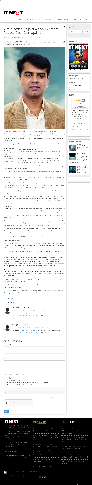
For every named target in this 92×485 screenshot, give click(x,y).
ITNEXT (8, 37)
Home (3, 3)
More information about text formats (15, 374)
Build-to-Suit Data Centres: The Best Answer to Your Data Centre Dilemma (82, 147)
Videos (75, 19)
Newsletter (14, 3)
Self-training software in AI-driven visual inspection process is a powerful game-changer (17, 458)
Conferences (58, 19)
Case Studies (17, 37)
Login (20, 3)
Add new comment (10, 298)
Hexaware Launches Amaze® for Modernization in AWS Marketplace (44, 430)
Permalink (14, 310)
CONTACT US (24, 471)
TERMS (30, 471)
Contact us (83, 19)
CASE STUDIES (29, 19)
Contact (9, 3)
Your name (7, 345)
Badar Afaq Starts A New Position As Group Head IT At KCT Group (44, 460)
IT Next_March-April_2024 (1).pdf (78, 70)
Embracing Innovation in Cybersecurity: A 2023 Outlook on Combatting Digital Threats (74, 448)
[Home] (14, 13)
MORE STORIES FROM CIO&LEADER (42, 467)
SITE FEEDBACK (37, 471)
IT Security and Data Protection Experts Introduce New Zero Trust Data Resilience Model (45, 453)
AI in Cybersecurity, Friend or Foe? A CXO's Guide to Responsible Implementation (82, 169)
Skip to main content (5, 1)
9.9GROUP (17, 471)
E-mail (6, 352)
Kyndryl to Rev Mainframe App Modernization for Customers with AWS (45, 445)
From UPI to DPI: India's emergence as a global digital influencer (80, 112)
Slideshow (67, 19)
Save (6, 411)
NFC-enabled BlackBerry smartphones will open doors (77, 86)
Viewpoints (39, 19)
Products (48, 19)
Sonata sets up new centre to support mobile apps (76, 79)
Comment (7, 359)
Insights (20, 19)
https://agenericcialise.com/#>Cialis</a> (26, 315)
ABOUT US (10, 471)
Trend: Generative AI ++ (12, 451)
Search (86, 31)
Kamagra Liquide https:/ (21, 307)
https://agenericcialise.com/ (29, 313)
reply (13, 318)
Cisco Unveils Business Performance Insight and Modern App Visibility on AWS (74, 456)
